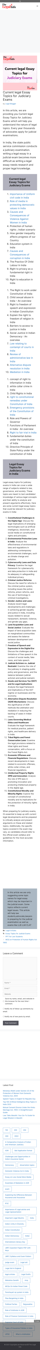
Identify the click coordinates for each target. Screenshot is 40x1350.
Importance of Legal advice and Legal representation (17, 1210)
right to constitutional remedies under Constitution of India (22, 401)
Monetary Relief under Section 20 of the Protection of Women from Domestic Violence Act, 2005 (18, 1093)
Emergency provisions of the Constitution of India (22, 411)
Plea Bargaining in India (14, 1298)
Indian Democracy (12, 1236)
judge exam (9, 1262)
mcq (26, 1280)
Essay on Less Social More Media (18, 1177)
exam (7, 1189)
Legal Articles (11, 931)
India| (27, 1236)
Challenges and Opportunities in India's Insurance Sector (17, 1158)
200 (15, 1130)
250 (24, 1130)
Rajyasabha (27, 1304)
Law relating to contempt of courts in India (22, 347)
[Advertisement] (20, 30)
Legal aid (23, 1262)
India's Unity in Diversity (14, 1224)
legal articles (10, 1274)
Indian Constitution (12, 1230)
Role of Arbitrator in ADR (14, 1310)
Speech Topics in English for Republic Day (19, 1099)
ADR (7, 1151)
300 (6, 1136)
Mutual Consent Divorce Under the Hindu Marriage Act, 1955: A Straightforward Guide (19, 1109)
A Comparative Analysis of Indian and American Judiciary (18, 1143)
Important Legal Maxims (14, 1218)
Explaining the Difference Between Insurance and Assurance (18, 1196)
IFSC (7, 1203)
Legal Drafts (26, 1274)
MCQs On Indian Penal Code (16, 1286)
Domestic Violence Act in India (17, 1171)
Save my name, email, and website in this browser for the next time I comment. (19, 1001)
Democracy (9, 1165)
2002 (16, 1136)
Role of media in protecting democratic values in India (22, 205)
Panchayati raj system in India (16, 1292)
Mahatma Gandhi (12, 1280)
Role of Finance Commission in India (19, 1316)
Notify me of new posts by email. (17, 1017)
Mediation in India (20, 372)
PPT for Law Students (14, 937)
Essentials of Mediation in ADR (17, 1183)
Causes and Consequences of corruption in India (20, 255)
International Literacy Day (15, 1242)
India (32, 1218)
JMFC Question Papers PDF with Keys (17, 1249)
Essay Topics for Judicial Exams (18, 934)
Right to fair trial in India (23, 432)
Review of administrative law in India (21, 358)
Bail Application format (23, 1151)
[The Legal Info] (9, 6)
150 (6, 1130)
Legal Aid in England (13, 1268)
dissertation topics (27, 1165)
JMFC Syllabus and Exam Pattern (18, 1256)
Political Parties (11, 1304)
